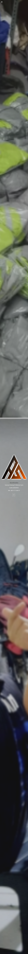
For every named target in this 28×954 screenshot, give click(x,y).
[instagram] (14, 494)
